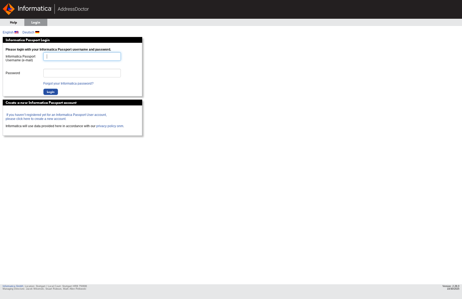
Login (35, 22)
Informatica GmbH (13, 286)
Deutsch (28, 32)
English (8, 32)
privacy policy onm (109, 126)
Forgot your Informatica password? (68, 83)
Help (13, 22)
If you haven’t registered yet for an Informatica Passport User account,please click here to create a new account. (56, 117)
